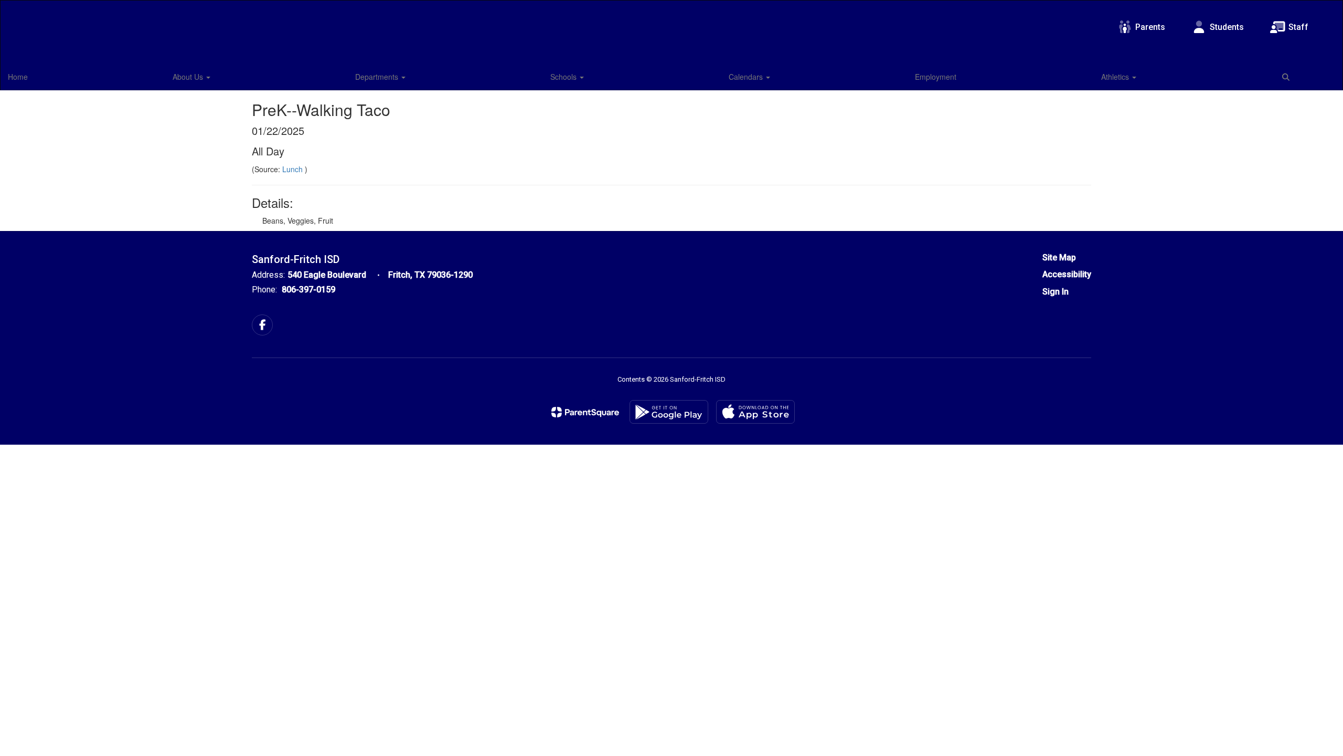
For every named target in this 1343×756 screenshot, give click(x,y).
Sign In (1055, 292)
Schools (564, 76)
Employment (935, 76)
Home (18, 76)
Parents (1150, 27)
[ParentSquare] (585, 412)
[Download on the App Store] (755, 412)
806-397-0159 (308, 290)
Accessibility (1066, 274)
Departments (377, 76)
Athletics (1116, 76)
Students (1227, 27)
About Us (189, 76)
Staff (1298, 27)
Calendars (747, 76)
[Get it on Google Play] (669, 412)
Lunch (293, 169)
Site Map (1059, 257)
